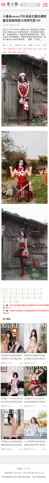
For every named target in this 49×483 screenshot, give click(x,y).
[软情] (12, 341)
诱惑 (19, 52)
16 (10, 298)
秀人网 (12, 25)
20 (34, 298)
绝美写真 (11, 49)
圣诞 (45, 45)
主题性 (19, 49)
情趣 (9, 52)
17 (16, 298)
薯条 (5, 52)
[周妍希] (35, 427)
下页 (16, 302)
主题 (45, 49)
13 (34, 294)
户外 (5, 49)
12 (28, 294)
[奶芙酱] (12, 384)
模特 (24, 52)
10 (16, 294)
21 (40, 298)
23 (10, 302)
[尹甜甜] (12, 427)
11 (22, 294)
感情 (30, 49)
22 (4, 302)
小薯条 (37, 45)
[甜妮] (35, 341)
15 (4, 298)
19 (28, 298)
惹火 (35, 49)
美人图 (5, 25)
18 (22, 298)
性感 (40, 49)
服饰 (14, 52)
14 (40, 294)
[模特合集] (35, 384)
